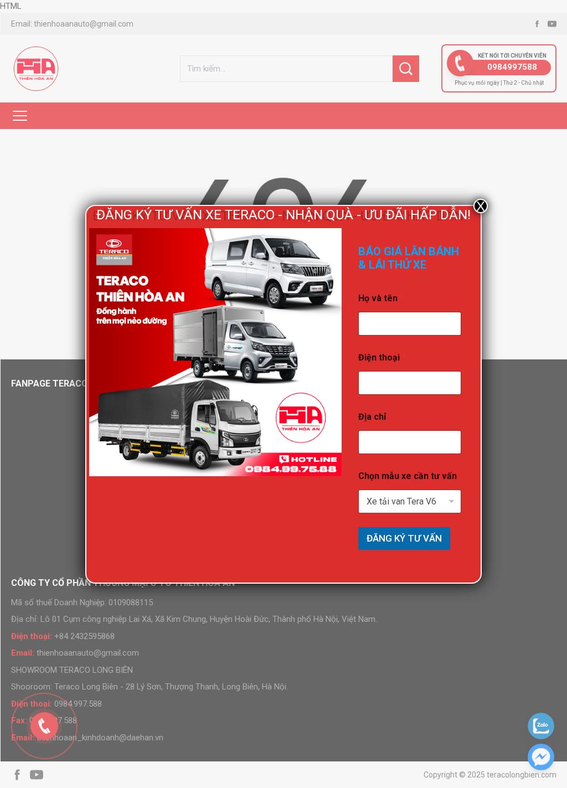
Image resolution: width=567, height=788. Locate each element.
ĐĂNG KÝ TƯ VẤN (404, 538)
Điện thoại (382, 357)
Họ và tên (381, 298)
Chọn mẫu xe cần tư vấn (407, 476)
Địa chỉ (372, 416)
